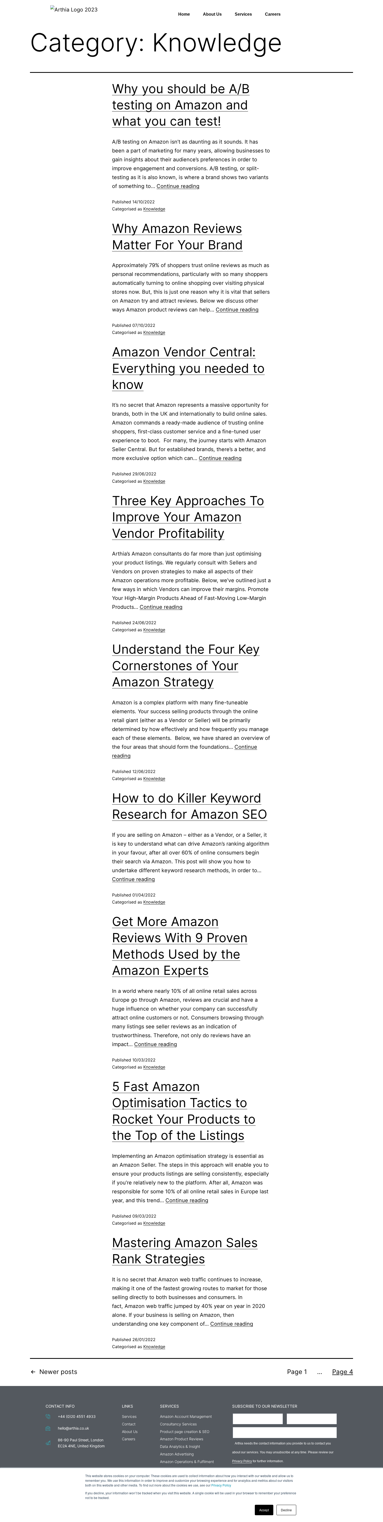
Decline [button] (286, 1510)
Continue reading (178, 186)
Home (184, 14)
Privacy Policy (221, 1485)
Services (243, 14)
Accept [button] (264, 1510)
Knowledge (154, 208)
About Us (212, 14)
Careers (273, 14)
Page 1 (297, 1372)
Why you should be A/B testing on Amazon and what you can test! (181, 105)
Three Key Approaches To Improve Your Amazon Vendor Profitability (188, 517)
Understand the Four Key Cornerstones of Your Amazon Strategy (186, 665)
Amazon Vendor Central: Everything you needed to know (188, 368)
